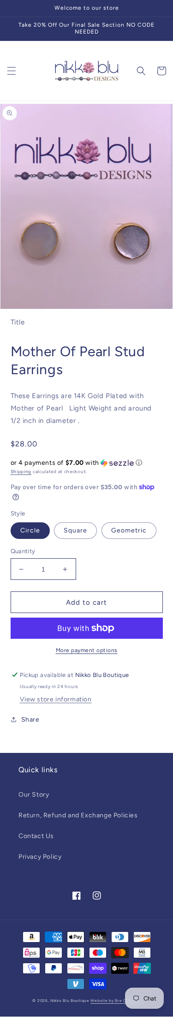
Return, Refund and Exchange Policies (78, 815)
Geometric (129, 530)
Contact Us (36, 836)
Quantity (23, 551)
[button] (11, 71)
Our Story (33, 794)
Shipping (21, 471)
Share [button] (30, 719)
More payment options (87, 650)
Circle (30, 530)
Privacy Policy (39, 857)
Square (75, 530)
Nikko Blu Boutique (69, 1000)
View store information (56, 699)
